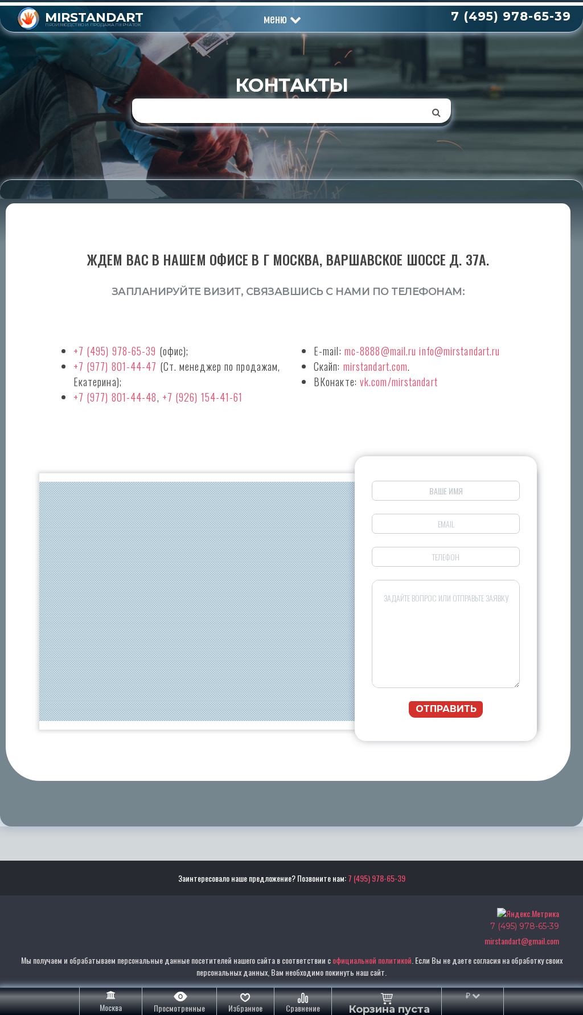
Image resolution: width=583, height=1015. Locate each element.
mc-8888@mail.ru (380, 350)
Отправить (446, 708)
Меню (277, 18)
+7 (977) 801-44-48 (115, 397)
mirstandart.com (375, 366)
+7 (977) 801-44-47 (115, 366)
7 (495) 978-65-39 (376, 878)
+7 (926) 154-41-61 (202, 397)
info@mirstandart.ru (459, 350)
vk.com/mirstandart (399, 381)
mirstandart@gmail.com (522, 941)
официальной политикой (372, 960)
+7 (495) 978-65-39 (115, 350)
